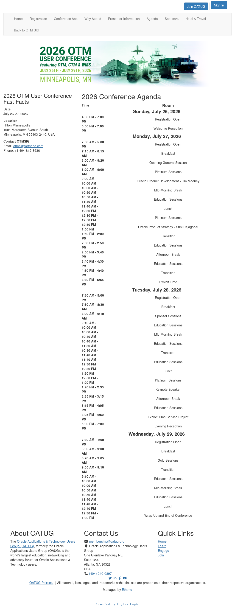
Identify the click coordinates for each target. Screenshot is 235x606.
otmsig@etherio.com (28, 145)
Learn (162, 546)
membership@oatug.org (106, 541)
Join (161, 555)
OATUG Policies (41, 582)
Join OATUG (196, 6)
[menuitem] (197, 5)
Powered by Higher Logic (118, 604)
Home (162, 541)
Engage (163, 550)
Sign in (219, 5)
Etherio (127, 589)
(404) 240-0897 (100, 573)
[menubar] (197, 5)
